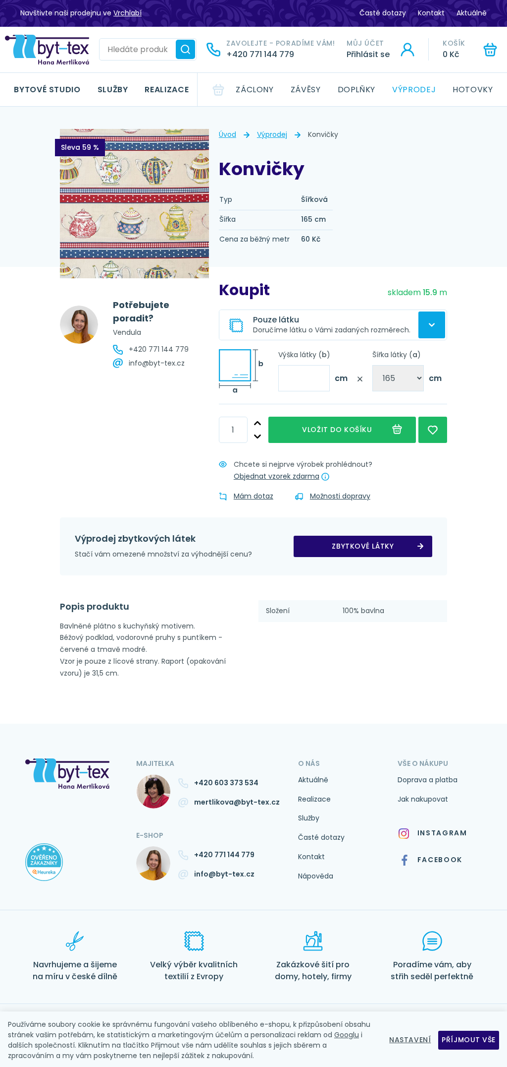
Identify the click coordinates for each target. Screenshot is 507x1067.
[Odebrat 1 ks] (257, 436)
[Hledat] (185, 49)
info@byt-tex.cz (157, 363)
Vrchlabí (127, 13)
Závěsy (306, 89)
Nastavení (410, 1040)
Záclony (254, 89)
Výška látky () (304, 355)
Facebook (439, 860)
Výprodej (414, 89)
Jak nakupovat (423, 799)
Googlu (346, 1035)
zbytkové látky (363, 546)
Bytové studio (47, 89)
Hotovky (473, 89)
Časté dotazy (382, 13)
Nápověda (315, 876)
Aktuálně (471, 13)
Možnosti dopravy (340, 496)
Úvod (227, 134)
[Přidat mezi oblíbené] (432, 430)
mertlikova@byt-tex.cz (237, 802)
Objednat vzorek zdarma (276, 476)
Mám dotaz (253, 496)
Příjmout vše (469, 1040)
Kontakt (431, 13)
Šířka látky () (396, 355)
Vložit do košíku (339, 430)
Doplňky (356, 89)
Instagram (442, 833)
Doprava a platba (427, 780)
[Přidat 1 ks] (257, 423)
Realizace (167, 89)
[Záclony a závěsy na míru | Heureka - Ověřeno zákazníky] (73, 872)
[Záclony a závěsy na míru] (47, 49)
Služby (113, 89)
